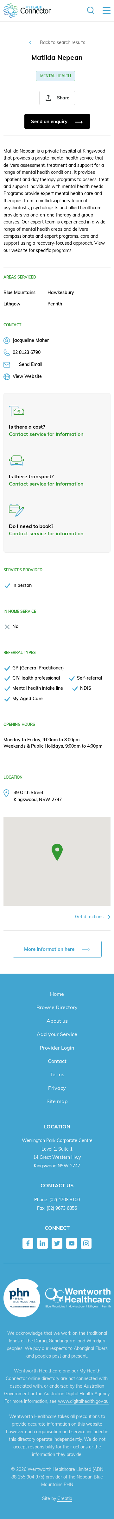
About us (57, 1021)
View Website (27, 376)
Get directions (90, 917)
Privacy (57, 1088)
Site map (57, 1101)
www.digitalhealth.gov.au (83, 1401)
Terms (57, 1074)
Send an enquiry (50, 121)
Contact (57, 1061)
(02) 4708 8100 (64, 1199)
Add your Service (57, 1034)
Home (57, 994)
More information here (50, 949)
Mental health (55, 75)
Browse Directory (57, 1007)
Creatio (64, 1498)
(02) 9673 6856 (62, 1208)
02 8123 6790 (27, 352)
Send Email (30, 364)
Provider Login (57, 1048)
